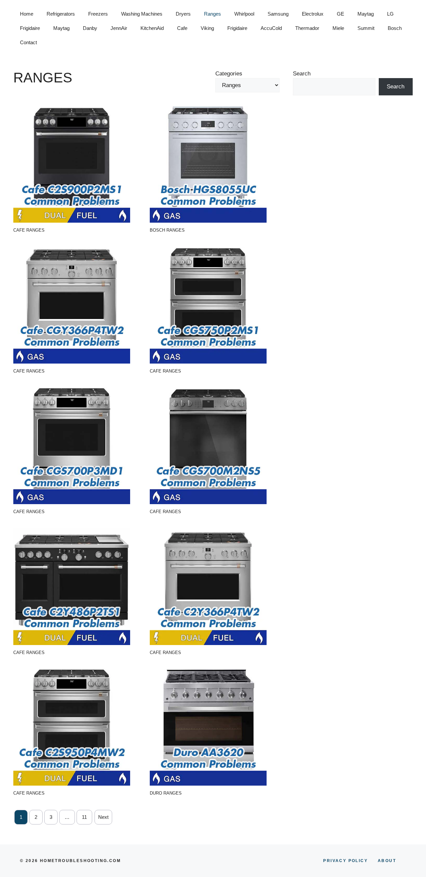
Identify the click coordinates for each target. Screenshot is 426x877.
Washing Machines (141, 14)
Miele (338, 28)
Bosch (395, 28)
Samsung (278, 14)
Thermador (307, 28)
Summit (365, 28)
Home (26, 14)
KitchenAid (152, 28)
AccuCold (271, 28)
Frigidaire (30, 28)
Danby (90, 28)
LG (390, 14)
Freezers (98, 14)
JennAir (118, 28)
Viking (207, 28)
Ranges (212, 14)
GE (340, 14)
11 (84, 817)
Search (302, 73)
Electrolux (312, 14)
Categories (228, 73)
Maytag (365, 14)
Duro (156, 793)
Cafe (182, 28)
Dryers (183, 14)
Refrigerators (61, 14)
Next (103, 817)
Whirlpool (244, 14)
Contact (28, 42)
